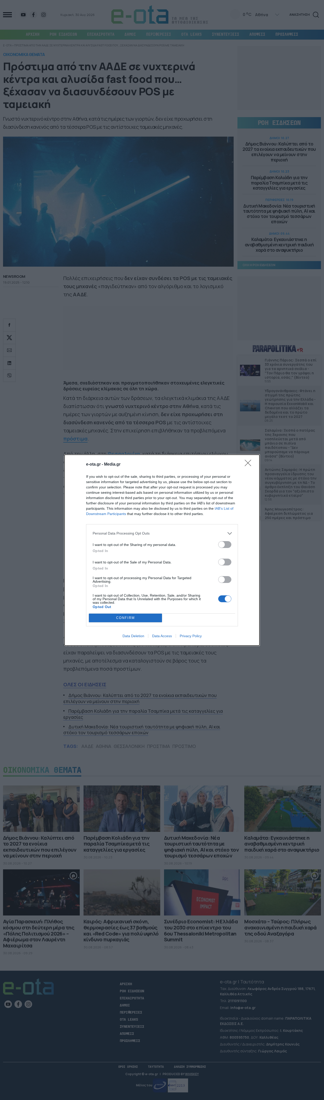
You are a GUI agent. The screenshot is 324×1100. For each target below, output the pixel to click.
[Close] (249, 464)
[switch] (224, 544)
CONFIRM (125, 618)
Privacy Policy (191, 636)
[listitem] (162, 533)
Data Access (162, 636)
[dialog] (162, 550)
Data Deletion (133, 636)
